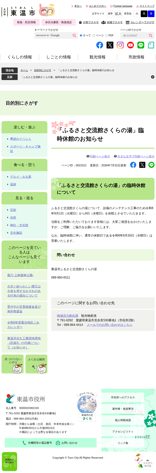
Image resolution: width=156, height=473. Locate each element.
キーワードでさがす (46, 29)
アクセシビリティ (123, 431)
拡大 (118, 14)
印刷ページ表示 (100, 156)
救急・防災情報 (26, 22)
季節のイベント (20, 138)
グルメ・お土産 (20, 176)
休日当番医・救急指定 (58, 22)
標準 (110, 13)
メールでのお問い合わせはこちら (109, 324)
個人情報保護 (123, 420)
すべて (87, 35)
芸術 (13, 210)
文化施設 (16, 232)
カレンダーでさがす (142, 22)
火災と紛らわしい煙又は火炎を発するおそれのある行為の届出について (24, 291)
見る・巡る (24, 198)
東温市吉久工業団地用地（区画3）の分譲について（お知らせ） (24, 343)
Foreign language (123, 6)
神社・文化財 (19, 225)
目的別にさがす (42, 70)
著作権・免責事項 (123, 408)
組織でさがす (115, 22)
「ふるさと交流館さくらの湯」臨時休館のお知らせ (49, 77)
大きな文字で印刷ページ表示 (135, 156)
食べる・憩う (24, 165)
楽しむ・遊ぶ (24, 127)
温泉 (13, 184)
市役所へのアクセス (123, 397)
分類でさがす (91, 22)
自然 (13, 217)
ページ (100, 35)
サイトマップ (147, 6)
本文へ (78, 6)
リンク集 (123, 442)
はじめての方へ (97, 6)
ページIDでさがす (131, 29)
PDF (111, 35)
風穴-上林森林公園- (20, 275)
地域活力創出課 (67, 315)
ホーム (24, 70)
